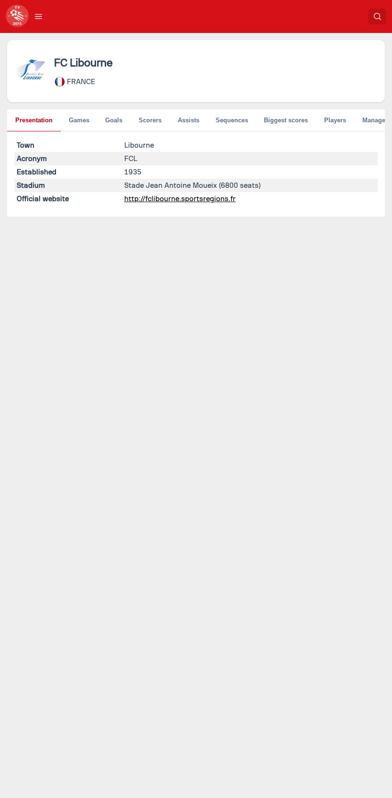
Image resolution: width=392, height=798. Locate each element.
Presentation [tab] (34, 120)
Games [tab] (79, 120)
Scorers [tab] (150, 120)
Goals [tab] (113, 120)
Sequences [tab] (232, 120)
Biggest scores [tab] (286, 120)
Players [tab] (335, 120)
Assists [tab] (188, 120)
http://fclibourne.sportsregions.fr (180, 198)
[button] (39, 16)
